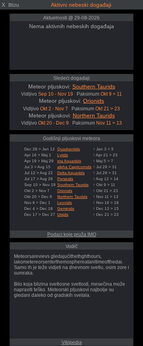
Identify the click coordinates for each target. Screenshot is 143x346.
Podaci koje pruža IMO (71, 234)
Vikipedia (72, 342)
